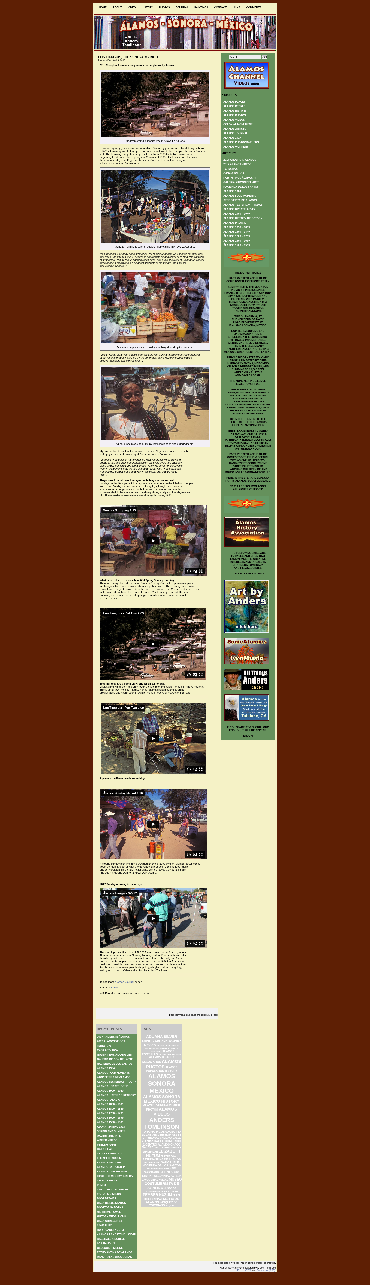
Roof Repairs (106, 1198)
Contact (220, 7)
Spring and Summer (111, 1131)
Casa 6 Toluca (233, 173)
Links (236, 7)
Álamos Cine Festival (112, 1171)
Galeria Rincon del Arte (241, 182)
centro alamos (157, 1144)
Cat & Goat (104, 1149)
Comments (253, 7)
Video (132, 7)
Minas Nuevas (159, 1179)
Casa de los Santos (111, 1203)
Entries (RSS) (244, 1270)
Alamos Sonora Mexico (161, 1083)
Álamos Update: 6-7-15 (239, 209)
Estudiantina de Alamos (114, 1252)
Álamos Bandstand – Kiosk (116, 1234)
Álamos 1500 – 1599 (236, 245)
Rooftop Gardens (110, 1207)
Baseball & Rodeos (111, 1239)
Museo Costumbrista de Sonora (163, 1183)
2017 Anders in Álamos (239, 159)
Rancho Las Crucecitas (114, 1256)
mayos (146, 1179)
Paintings (201, 7)
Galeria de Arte (109, 1135)
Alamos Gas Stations (112, 1167)
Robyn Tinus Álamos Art (241, 177)
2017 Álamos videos (237, 164)
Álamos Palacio (234, 222)
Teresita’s (230, 168)
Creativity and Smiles (112, 1189)
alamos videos (165, 1111)
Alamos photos (234, 115)
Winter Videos (107, 1140)
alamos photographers (241, 142)
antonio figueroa (157, 1131)
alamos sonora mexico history (161, 1099)
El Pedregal (169, 1156)
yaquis (170, 1205)
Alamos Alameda (168, 1045)
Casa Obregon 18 (109, 1221)
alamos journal (235, 133)
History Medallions (111, 1216)
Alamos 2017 (232, 137)
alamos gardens (169, 1054)
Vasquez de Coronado (163, 1204)
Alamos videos (234, 119)
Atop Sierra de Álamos (240, 200)
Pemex (101, 1185)
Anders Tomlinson (161, 1123)
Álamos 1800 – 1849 (236, 231)
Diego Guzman (163, 1147)
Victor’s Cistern (109, 1194)
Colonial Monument (237, 124)
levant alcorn (154, 1175)
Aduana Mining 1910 (111, 1126)
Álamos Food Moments (239, 195)
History (147, 7)
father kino (152, 1162)
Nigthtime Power (109, 1212)
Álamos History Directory (242, 218)
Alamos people (234, 106)
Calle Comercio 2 (109, 1153)
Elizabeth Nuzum (109, 1158)
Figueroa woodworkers (115, 1176)
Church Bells (107, 1180)
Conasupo (104, 1225)
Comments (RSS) (266, 1270)
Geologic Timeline (110, 1247)
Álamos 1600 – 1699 (236, 240)
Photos (164, 7)
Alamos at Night (156, 1048)
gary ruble (170, 1162)
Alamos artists (234, 128)
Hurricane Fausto (110, 1230)
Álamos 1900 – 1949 (236, 213)
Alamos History (234, 110)
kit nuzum (169, 1172)
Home (103, 7)
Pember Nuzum (157, 1195)
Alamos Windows (109, 1162)
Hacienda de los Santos (241, 186)
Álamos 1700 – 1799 (236, 236)
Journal (182, 7)
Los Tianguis (106, 1243)
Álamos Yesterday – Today (242, 204)
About (117, 7)
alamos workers (236, 146)
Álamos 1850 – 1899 (236, 227)
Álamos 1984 (232, 191)
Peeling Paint (106, 1144)
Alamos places (234, 101)
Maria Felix (173, 1176)
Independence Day (159, 1168)
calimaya (166, 1138)
